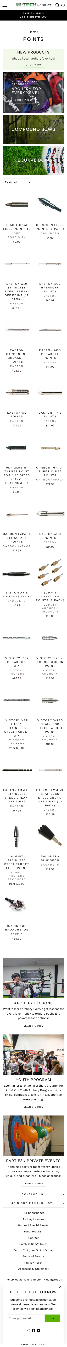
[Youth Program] (33, 1054)
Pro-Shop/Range (33, 1213)
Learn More (33, 1026)
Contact (33, 1238)
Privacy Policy (33, 1262)
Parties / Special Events (33, 1225)
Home (32, 32)
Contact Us (32, 1194)
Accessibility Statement (33, 1268)
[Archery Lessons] (33, 978)
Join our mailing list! (33, 1203)
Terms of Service (33, 1256)
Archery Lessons (33, 1219)
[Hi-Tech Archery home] (33, 5)
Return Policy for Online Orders (33, 1250)
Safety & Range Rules (33, 1244)
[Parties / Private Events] (33, 1135)
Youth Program (33, 1231)
